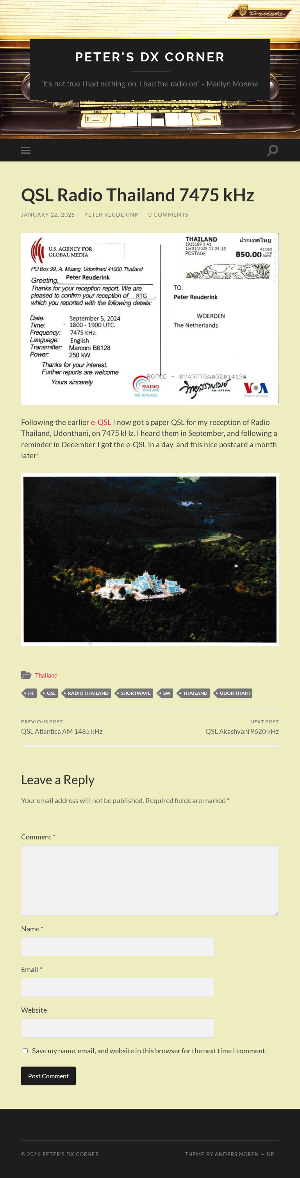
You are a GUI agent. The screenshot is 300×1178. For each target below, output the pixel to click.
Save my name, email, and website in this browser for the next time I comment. (149, 1050)
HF (31, 693)
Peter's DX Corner (150, 57)
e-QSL (101, 422)
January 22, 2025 (48, 214)
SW (167, 693)
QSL (51, 693)
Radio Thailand (88, 693)
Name (32, 928)
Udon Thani (235, 693)
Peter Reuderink (111, 214)
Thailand (46, 675)
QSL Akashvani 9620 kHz (242, 727)
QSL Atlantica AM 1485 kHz (62, 727)
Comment (38, 836)
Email (31, 969)
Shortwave (136, 693)
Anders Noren (237, 1154)
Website (34, 1010)
